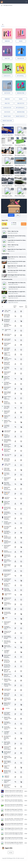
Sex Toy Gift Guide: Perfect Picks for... (7, 728)
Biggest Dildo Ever (11, 237)
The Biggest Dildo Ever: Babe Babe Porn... (7, 325)
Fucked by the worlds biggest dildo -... (7, 556)
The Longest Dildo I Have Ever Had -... (6, 407)
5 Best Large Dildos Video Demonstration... (7, 469)
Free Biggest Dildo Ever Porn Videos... (7, 723)
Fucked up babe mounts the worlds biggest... (7, 445)
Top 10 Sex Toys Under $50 (7, 455)
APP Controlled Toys (21, 75)
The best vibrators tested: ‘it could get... (7, 522)
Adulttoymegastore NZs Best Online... (7, 570)
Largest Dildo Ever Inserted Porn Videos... (7, 315)
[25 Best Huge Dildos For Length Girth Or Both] (4, 292)
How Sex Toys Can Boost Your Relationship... (7, 666)
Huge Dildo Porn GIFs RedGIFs (7, 335)
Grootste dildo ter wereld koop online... (7, 613)
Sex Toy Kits (7, 93)
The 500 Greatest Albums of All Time (7, 358)
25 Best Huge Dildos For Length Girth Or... (7, 378)
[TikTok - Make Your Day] (4, 232)
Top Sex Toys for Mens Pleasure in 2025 (7, 752)
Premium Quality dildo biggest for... (7, 436)
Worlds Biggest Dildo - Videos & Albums (7, 762)
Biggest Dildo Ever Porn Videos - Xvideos (7, 680)
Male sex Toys (20, 58)
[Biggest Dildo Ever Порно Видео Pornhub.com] (4, 250)
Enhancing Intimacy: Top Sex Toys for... (7, 661)
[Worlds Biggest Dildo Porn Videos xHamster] (4, 283)
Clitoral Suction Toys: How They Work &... (7, 508)
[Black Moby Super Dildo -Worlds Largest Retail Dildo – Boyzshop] (4, 271)
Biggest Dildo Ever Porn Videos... (7, 417)
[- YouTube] (4, 287)
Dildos (20, 41)
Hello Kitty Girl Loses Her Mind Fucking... (7, 642)
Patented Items (20, 93)
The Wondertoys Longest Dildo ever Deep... (7, 580)
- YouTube (7, 708)
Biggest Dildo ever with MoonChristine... (7, 488)
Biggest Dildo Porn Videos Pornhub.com (7, 363)
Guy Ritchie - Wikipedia (7, 498)
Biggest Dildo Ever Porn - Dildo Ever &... (7, 421)
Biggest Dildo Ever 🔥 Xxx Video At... (7, 493)
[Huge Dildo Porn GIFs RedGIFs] (4, 296)
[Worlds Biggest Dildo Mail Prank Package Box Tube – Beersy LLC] (4, 275)
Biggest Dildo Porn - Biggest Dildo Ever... (7, 743)
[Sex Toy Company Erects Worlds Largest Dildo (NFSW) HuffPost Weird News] (4, 262)
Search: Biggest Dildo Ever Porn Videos (7, 393)
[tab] (2, 24)
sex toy (10, 852)
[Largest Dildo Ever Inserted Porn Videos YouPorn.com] (4, 241)
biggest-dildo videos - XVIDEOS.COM (7, 354)
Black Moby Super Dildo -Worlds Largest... (7, 483)
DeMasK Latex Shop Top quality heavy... (7, 757)
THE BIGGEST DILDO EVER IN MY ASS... (7, 513)
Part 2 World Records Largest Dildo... (7, 561)
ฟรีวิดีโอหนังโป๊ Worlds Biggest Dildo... (7, 699)
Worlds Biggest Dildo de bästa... (7, 608)
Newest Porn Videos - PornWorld (7, 767)
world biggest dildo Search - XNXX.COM (7, 349)
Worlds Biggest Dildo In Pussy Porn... (7, 565)
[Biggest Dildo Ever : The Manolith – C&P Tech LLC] (4, 266)
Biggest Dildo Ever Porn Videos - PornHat (7, 685)
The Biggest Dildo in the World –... (6, 368)
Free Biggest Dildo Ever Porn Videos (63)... (7, 532)
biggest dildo (7, 116)
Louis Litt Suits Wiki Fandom (7, 431)
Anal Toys (7, 58)
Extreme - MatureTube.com (7, 551)
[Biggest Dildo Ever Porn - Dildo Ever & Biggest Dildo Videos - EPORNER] (4, 257)
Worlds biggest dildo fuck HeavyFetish (7, 518)
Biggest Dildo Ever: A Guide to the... (7, 647)
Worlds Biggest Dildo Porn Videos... (7, 344)
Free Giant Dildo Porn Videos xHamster (7, 527)
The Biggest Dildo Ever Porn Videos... (7, 627)
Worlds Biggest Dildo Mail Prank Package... (7, 440)
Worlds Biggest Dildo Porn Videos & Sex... (7, 786)
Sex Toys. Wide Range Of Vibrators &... (7, 585)
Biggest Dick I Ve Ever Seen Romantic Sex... (7, 675)
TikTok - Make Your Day (13, 231)
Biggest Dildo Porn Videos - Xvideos (7, 412)
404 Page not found (8, 5)
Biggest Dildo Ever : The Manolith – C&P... (7, 670)
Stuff (6, 617)
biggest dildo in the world (21, 116)
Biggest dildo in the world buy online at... (7, 704)
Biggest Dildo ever (8, 330)
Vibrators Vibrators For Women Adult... (7, 402)
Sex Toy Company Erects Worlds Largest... (7, 537)
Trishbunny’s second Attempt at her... (7, 604)
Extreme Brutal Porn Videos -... (7, 690)
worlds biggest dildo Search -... (7, 339)
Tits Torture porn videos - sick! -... (7, 474)
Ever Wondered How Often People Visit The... (7, 738)
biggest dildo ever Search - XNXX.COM (7, 694)
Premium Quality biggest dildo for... (7, 542)
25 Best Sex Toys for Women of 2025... (7, 599)
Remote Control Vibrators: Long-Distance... (7, 771)
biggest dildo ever (7, 120)
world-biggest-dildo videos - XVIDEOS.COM (7, 713)
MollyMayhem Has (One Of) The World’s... (7, 320)
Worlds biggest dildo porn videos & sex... (7, 450)
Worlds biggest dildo (8, 594)
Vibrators (7, 41)
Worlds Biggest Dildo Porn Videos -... (7, 479)
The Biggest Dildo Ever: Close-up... (6, 651)
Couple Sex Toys (7, 75)
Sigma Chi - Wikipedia (7, 776)
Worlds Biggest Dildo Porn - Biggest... (7, 546)
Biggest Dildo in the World (12, 233)
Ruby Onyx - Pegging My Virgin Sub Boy (7, 589)
